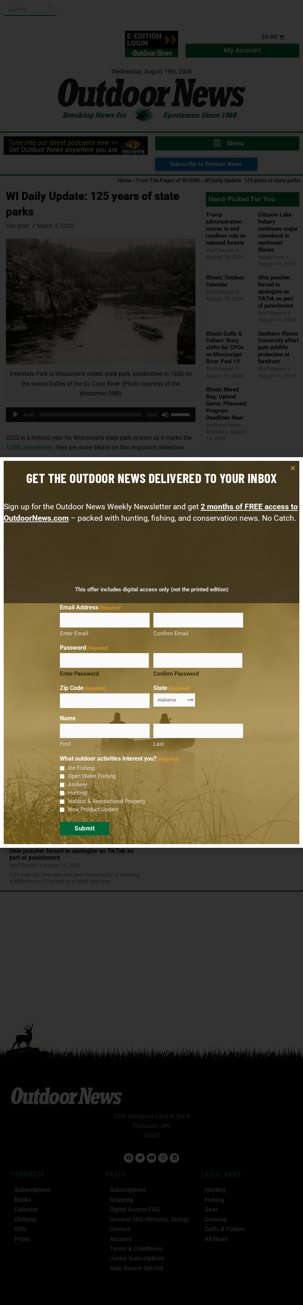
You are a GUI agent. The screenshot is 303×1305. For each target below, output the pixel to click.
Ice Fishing (81, 768)
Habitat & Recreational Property (107, 801)
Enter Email (74, 633)
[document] (151, 652)
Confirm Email (170, 633)
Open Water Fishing (92, 776)
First (65, 744)
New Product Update (93, 809)
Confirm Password (176, 673)
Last (158, 744)
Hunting (77, 792)
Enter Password (79, 673)
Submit (85, 828)
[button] (293, 468)
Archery (77, 784)
